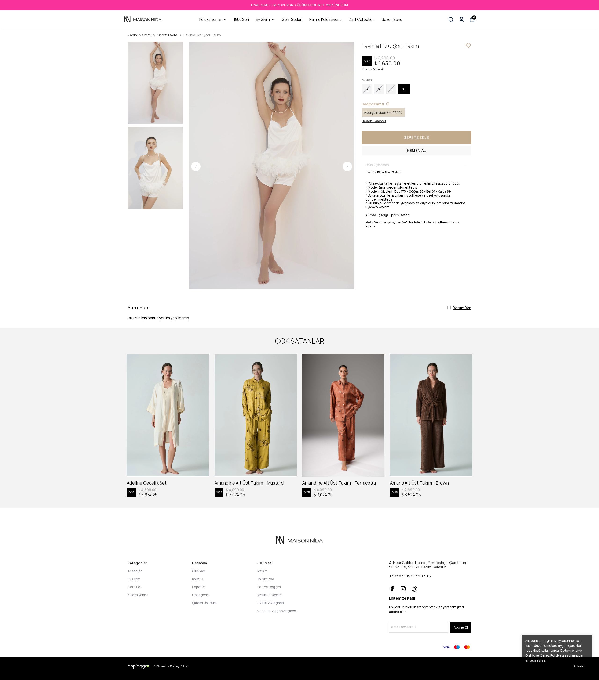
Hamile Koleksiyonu (325, 19)
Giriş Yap (198, 571)
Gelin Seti (135, 587)
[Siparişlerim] (461, 19)
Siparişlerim (201, 595)
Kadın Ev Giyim (139, 34)
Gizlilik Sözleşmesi (271, 603)
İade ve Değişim (269, 587)
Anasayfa (135, 571)
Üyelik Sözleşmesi (270, 595)
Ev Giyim (263, 19)
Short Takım (167, 34)
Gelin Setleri (292, 19)
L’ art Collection (362, 19)
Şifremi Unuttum (204, 603)
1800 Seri (241, 19)
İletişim (262, 571)
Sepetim (198, 587)
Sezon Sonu (392, 19)
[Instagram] (403, 589)
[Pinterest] (414, 589)
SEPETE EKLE (416, 137)
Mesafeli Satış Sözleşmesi (277, 610)
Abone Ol (461, 627)
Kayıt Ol (197, 579)
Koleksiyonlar (210, 19)
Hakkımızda (265, 579)
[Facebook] (392, 589)
